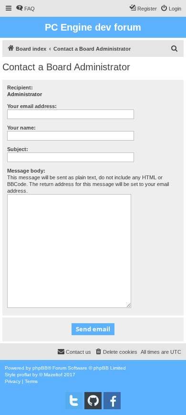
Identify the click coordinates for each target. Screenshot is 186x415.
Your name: (21, 128)
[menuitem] (25, 8)
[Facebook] (112, 400)
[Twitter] (74, 400)
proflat (24, 374)
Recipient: (20, 87)
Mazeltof (53, 374)
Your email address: (32, 106)
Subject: (17, 149)
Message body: (26, 171)
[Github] (93, 400)
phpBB (40, 368)
